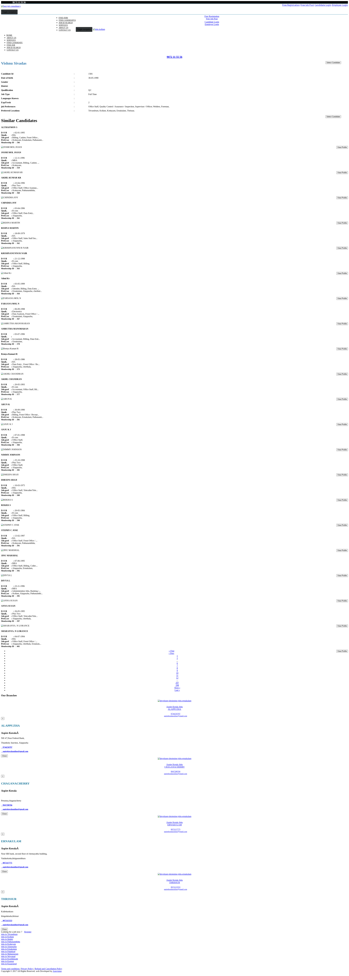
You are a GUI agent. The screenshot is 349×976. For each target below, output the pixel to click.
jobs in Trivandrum (9, 934)
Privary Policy (27, 969)
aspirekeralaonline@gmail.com (14, 751)
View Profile (342, 147)
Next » (177, 688)
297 (177, 683)
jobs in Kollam (7, 937)
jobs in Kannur (7, 961)
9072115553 (6, 921)
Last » (177, 690)
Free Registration (291, 5)
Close (4, 756)
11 (177, 675)
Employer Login (340, 5)
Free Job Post (307, 5)
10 (177, 673)
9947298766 (6, 805)
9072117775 (6, 863)
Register (27, 932)
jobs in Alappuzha (9, 946)
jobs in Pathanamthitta (10, 942)
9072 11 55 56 (174, 56)
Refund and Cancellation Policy (48, 969)
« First (171, 651)
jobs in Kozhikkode (9, 959)
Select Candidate (333, 63)
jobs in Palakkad (8, 951)
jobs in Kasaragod (9, 964)
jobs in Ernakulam (9, 949)
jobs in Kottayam (8, 944)
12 (177, 678)
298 (177, 685)
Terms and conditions (10, 969)
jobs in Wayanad (8, 956)
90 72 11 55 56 (19, 2)
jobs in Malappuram (9, 954)
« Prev (171, 653)
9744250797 (6, 747)
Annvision (57, 971)
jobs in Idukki (7, 939)
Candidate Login (323, 5)
